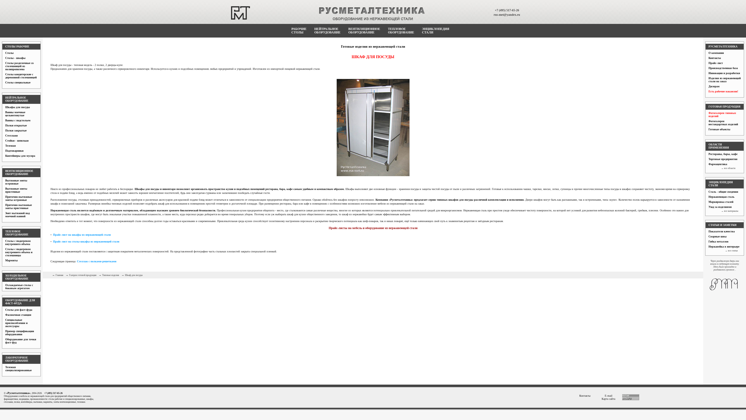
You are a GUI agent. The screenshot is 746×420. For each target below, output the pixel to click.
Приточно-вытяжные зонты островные (18, 198)
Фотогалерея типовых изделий (722, 115)
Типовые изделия (110, 275)
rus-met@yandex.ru (507, 14)
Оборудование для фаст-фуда (20, 302)
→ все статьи (731, 250)
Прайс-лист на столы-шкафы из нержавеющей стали (86, 241)
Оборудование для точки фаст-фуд (20, 341)
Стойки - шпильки (17, 140)
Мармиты (11, 260)
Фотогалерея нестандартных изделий (723, 123)
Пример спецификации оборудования (19, 333)
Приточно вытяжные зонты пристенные (18, 207)
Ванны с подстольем (18, 120)
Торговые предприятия (723, 159)
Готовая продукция (724, 106)
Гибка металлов (719, 241)
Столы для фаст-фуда (18, 309)
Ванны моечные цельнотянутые (15, 114)
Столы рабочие (17, 46)
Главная (59, 275)
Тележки (10, 145)
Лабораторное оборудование (16, 359)
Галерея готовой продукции (82, 275)
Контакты (715, 58)
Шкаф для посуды (134, 275)
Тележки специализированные (18, 369)
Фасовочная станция (18, 314)
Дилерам (714, 86)
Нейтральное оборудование (16, 99)
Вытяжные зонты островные (16, 182)
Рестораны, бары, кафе (723, 154)
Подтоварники (14, 150)
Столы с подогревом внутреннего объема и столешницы (18, 252)
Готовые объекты (719, 129)
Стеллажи (11, 135)
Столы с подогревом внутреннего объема (18, 243)
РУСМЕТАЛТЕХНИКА (723, 46)
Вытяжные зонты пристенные (16, 190)
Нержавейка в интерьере (724, 246)
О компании (716, 53)
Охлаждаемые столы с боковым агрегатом (19, 287)
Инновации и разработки (724, 73)
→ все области (728, 168)
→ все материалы (729, 211)
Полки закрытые (16, 130)
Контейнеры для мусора (20, 155)
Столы (9, 53)
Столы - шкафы (15, 58)
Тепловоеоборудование (401, 30)
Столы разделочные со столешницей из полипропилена (19, 66)
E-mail (608, 395)
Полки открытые (16, 125)
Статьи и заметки (722, 225)
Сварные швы (718, 236)
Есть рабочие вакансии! (723, 91)
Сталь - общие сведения (723, 191)
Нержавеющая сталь (721, 196)
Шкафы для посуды (17, 107)
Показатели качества (722, 231)
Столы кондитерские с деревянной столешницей (21, 76)
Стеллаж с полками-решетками (96, 261)
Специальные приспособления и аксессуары (16, 323)
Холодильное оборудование (16, 277)
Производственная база (723, 68)
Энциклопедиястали (435, 30)
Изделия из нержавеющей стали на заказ (725, 80)
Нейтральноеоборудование (327, 30)
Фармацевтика (718, 164)
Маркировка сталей (721, 201)
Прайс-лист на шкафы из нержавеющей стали (82, 234)
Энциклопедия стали (721, 184)
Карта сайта (608, 398)
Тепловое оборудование (16, 233)
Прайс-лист (716, 63)
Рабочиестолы (299, 30)
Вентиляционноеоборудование (364, 30)
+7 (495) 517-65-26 (507, 10)
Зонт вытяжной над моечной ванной (17, 215)
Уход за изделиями (720, 207)
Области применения (719, 146)
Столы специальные (18, 82)
